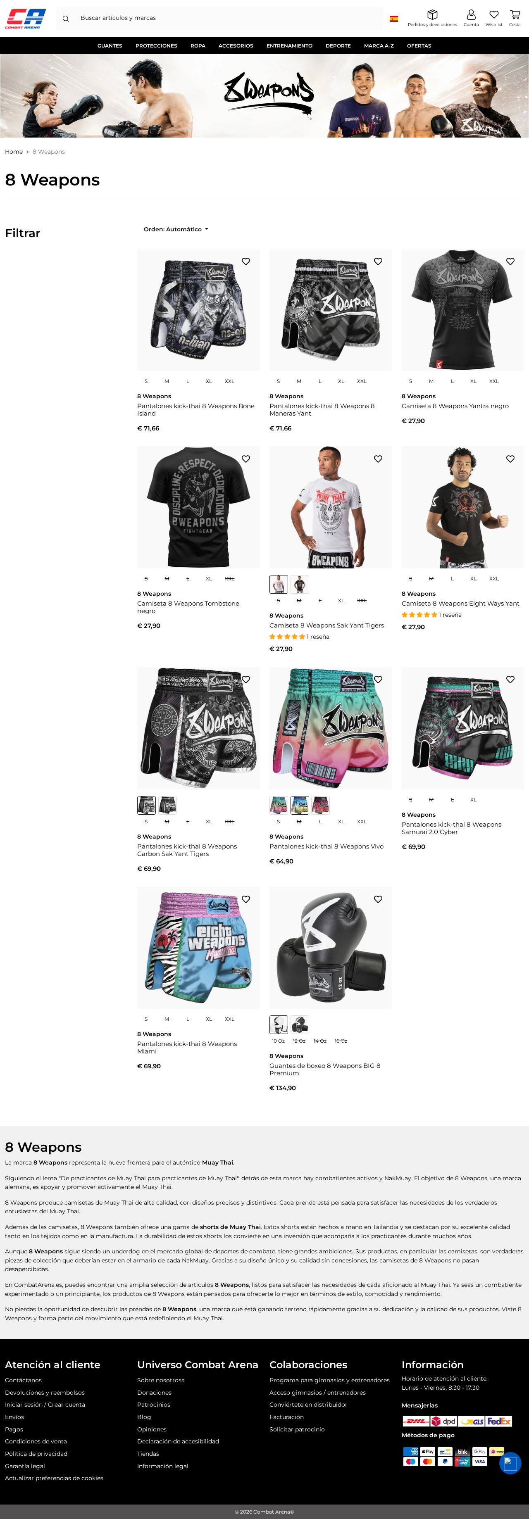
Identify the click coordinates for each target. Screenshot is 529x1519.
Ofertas (419, 46)
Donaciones (154, 1392)
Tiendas (148, 1453)
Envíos (14, 1417)
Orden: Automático (173, 229)
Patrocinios (153, 1404)
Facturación (286, 1417)
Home (14, 151)
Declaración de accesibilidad (178, 1441)
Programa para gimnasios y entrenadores (329, 1380)
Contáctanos (23, 1380)
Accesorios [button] (236, 46)
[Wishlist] (246, 261)
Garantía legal (25, 1466)
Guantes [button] (110, 46)
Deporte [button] (338, 46)
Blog (144, 1417)
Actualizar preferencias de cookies (54, 1478)
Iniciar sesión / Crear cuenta (45, 1404)
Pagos (14, 1429)
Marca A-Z (379, 46)
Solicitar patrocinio (297, 1429)
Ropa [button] (198, 46)
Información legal (162, 1466)
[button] (510, 1463)
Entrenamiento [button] (289, 46)
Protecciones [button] (156, 46)
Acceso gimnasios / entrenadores (317, 1392)
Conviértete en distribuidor (308, 1404)
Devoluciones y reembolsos (45, 1392)
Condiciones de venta (36, 1441)
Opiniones (152, 1429)
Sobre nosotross (160, 1380)
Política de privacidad (36, 1453)
